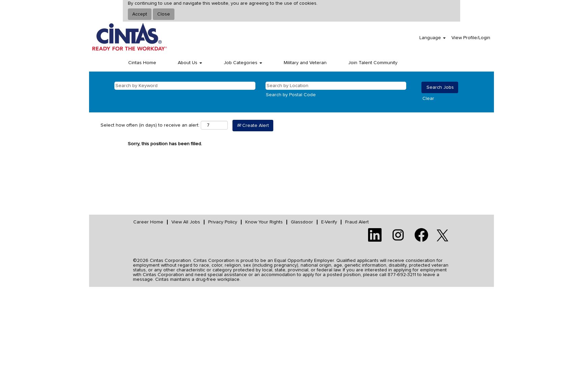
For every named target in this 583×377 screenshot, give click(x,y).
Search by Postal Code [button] (291, 94)
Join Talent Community (372, 62)
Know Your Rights (264, 222)
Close (163, 14)
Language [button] (430, 37)
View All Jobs (185, 222)
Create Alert (255, 125)
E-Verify (329, 222)
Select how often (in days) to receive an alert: (150, 125)
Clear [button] (428, 98)
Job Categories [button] (241, 62)
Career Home (148, 222)
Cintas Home (142, 62)
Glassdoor (302, 222)
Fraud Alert (357, 222)
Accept (139, 14)
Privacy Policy (222, 222)
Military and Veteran (305, 62)
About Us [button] (188, 62)
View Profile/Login (470, 37)
